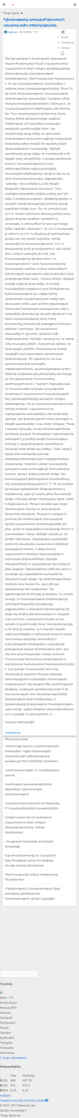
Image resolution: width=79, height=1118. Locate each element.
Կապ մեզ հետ (20, 1100)
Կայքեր (5, 1100)
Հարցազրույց (13, 732)
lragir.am (12, 32)
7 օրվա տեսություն (13, 1058)
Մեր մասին (38, 1100)
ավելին (5, 1095)
